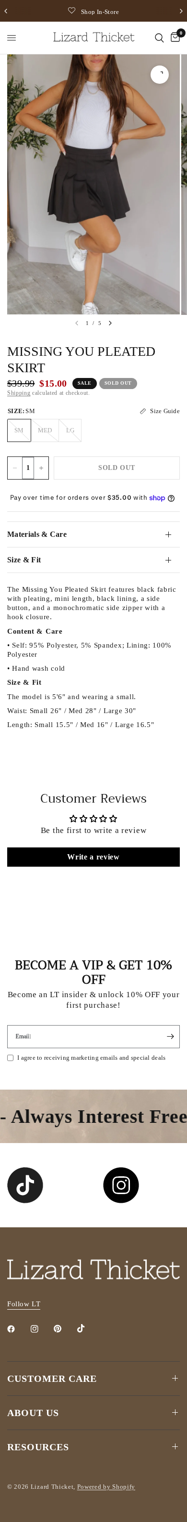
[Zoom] (160, 74)
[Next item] (110, 323)
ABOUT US (33, 1412)
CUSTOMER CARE (52, 1378)
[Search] (159, 38)
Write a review (93, 857)
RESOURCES (38, 1447)
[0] (173, 38)
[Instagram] (41, 1329)
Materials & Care (37, 534)
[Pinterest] (64, 1328)
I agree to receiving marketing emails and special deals (91, 1057)
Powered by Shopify (106, 1486)
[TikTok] (87, 1328)
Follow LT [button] (23, 1304)
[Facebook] (17, 1329)
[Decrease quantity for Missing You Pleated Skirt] (15, 468)
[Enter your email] (170, 1036)
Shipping (18, 393)
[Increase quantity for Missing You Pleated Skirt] (41, 468)
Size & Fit (24, 560)
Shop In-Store (100, 11)
